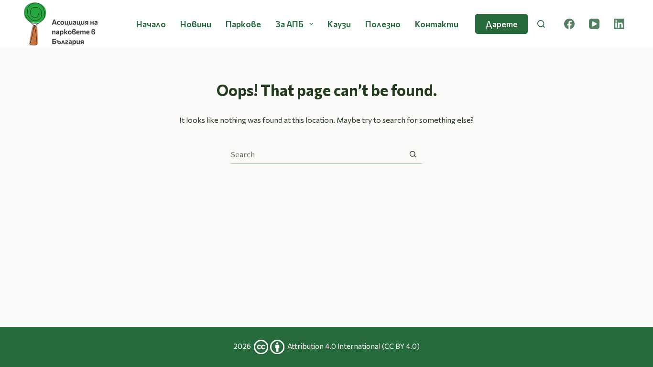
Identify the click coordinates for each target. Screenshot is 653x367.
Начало (151, 24)
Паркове (243, 24)
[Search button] (412, 154)
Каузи (339, 24)
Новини (195, 24)
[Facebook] (569, 24)
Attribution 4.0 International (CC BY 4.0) (353, 346)
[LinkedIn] (619, 24)
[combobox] (317, 154)
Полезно (383, 24)
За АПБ (289, 24)
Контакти (436, 24)
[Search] (541, 24)
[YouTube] (594, 24)
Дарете (501, 24)
